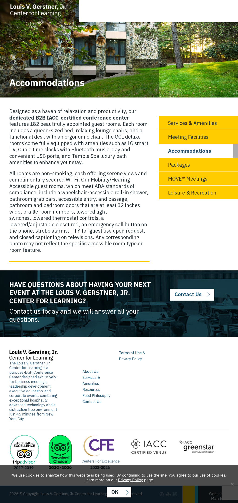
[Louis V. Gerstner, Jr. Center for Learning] (44, 9)
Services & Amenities (192, 123)
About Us (90, 371)
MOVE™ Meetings (187, 178)
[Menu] (227, 8)
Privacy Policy (130, 479)
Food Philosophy (96, 395)
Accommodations (189, 150)
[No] (232, 484)
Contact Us (188, 294)
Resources (91, 389)
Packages (179, 164)
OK (115, 491)
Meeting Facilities (188, 136)
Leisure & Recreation (192, 192)
